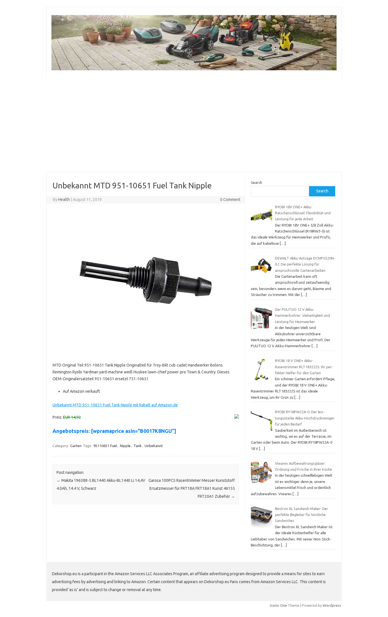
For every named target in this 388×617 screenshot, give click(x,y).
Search (256, 182)
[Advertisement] (216, 125)
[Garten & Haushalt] (194, 69)
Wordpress (332, 605)
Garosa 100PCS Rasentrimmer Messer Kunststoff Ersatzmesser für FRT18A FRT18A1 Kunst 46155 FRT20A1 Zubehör (192, 488)
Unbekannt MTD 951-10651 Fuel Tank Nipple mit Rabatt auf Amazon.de (115, 405)
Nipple (125, 446)
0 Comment (230, 199)
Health (64, 199)
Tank (137, 446)
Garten (76, 446)
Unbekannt (154, 446)
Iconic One (278, 605)
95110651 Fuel (105, 446)
